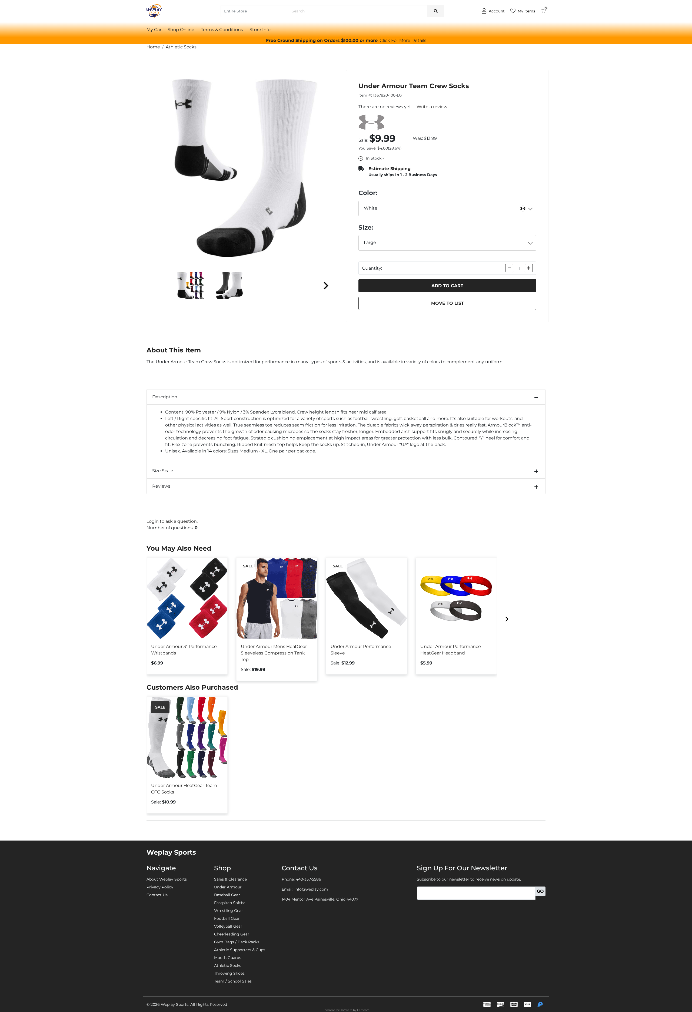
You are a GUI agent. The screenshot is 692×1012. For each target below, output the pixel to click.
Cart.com (363, 1010)
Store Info (260, 29)
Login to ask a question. (172, 521)
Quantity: (372, 268)
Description (164, 396)
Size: (365, 227)
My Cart (155, 29)
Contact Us (157, 894)
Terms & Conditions (222, 29)
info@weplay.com (311, 889)
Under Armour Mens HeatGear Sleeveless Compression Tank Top (274, 653)
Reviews (161, 486)
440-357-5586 (308, 879)
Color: (367, 193)
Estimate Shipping (389, 168)
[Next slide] (325, 285)
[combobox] (447, 208)
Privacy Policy (160, 887)
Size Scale (162, 470)
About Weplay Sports (167, 879)
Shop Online (181, 29)
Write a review (432, 106)
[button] (403, 40)
